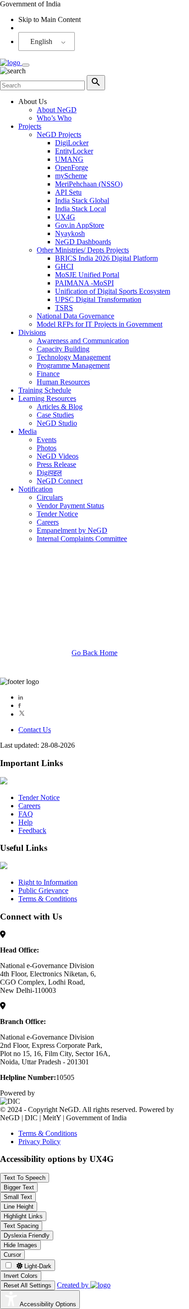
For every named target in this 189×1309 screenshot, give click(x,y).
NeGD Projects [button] (59, 134)
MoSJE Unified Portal (87, 275)
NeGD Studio (57, 423)
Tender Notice (57, 514)
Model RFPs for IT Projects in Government (99, 324)
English (41, 41)
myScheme (71, 176)
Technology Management (74, 357)
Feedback (32, 830)
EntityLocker (74, 151)
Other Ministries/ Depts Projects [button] (83, 250)
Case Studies (55, 415)
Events (46, 440)
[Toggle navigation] (25, 65)
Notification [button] (35, 489)
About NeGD (57, 110)
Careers (48, 522)
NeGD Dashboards (83, 242)
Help (25, 822)
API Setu (68, 192)
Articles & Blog (60, 407)
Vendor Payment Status (70, 505)
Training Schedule (44, 390)
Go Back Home (94, 653)
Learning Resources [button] (47, 398)
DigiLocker (72, 143)
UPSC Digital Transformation (98, 299)
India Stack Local (80, 209)
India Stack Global (82, 200)
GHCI (64, 266)
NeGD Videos (57, 456)
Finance (48, 374)
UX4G (65, 217)
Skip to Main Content (49, 19)
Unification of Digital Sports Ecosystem (112, 291)
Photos (46, 448)
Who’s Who (54, 118)
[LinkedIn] (20, 697)
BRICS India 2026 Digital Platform (106, 258)
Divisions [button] (32, 332)
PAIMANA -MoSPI (84, 283)
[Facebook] (19, 705)
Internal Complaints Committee (82, 538)
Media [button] (27, 431)
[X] (21, 714)
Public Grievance (43, 890)
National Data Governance (75, 316)
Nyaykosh (70, 233)
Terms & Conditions (47, 899)
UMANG (69, 159)
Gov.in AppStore (79, 225)
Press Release (56, 464)
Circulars (50, 497)
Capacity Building (63, 349)
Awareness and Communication (83, 341)
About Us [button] (32, 101)
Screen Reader (39, 28)
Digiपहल (49, 472)
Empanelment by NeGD (72, 530)
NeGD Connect (60, 481)
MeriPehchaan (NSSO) (88, 184)
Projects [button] (29, 126)
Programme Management (73, 365)
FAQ (25, 814)
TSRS (64, 308)
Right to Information (48, 882)
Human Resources (63, 382)
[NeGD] (11, 62)
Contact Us (34, 730)
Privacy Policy (39, 1141)
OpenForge (71, 167)
